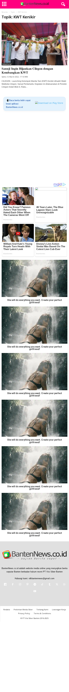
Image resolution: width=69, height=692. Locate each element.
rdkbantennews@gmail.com (41, 578)
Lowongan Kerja (59, 609)
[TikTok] (42, 585)
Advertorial (6, 64)
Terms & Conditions (42, 613)
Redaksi (6, 609)
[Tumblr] (49, 585)
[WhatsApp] (64, 585)
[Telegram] (35, 585)
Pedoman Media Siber (23, 609)
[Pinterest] (27, 585)
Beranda (5, 12)
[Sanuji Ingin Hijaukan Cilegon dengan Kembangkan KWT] (34, 44)
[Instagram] (20, 585)
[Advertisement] (34, 147)
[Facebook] (12, 585)
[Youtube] (34, 591)
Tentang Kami (42, 609)
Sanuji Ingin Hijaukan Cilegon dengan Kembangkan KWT (27, 70)
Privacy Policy (24, 613)
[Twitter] (57, 585)
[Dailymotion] (5, 585)
